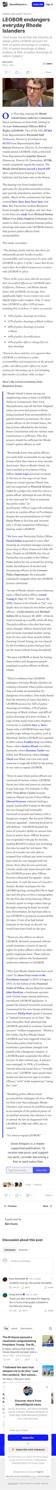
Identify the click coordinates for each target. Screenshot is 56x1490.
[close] (46, 1387)
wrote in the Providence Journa (25, 977)
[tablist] (15, 1250)
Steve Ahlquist (23, 1356)
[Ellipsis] (51, 1278)
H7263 (48, 131)
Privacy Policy (38, 1462)
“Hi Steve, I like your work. (16, 1378)
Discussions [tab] (26, 1328)
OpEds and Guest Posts (16, 14)
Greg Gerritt (15, 1294)
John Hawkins (14, 992)
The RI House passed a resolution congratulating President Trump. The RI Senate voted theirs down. (19, 1341)
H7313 (6, 143)
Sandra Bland (30, 746)
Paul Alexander (17, 1278)
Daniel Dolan (14, 541)
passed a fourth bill (38, 169)
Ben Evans (7, 62)
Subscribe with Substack (30, 1449)
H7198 (47, 160)
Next (45, 1206)
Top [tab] (6, 1328)
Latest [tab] (14, 1328)
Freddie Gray (32, 742)
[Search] (50, 1328)
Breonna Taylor (35, 751)
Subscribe (38, 4)
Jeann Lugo (22, 474)
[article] (28, 1348)
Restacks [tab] (23, 1250)
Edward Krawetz (16, 801)
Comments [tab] (9, 1250)
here (14, 202)
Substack (12, 1483)
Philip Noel (25, 1014)
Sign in (49, 4)
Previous (12, 1206)
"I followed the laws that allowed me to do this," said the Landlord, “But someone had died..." (20, 1371)
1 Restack (37, 1184)
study (24, 214)
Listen (49, 63)
